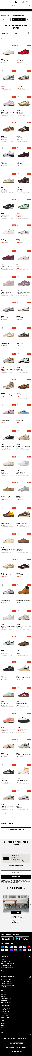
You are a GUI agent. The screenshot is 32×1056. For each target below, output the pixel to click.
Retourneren (4, 1000)
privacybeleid (4, 881)
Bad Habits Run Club (7, 967)
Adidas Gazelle (5, 1012)
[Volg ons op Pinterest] (30, 1034)
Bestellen (3, 994)
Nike (2, 1029)
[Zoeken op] (29, 6)
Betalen (3, 996)
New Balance (4, 1031)
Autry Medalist (5, 1017)
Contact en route (6, 961)
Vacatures (4, 969)
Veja (2, 1032)
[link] (16, 2)
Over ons (3, 959)
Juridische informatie (7, 987)
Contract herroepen (16, 1043)
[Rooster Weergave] (25, 33)
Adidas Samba (5, 1010)
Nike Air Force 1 (5, 1008)
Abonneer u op (16, 877)
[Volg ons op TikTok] (30, 977)
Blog (2, 971)
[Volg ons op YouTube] (30, 1015)
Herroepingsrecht (6, 981)
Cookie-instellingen (7, 983)
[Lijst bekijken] (28, 33)
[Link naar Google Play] (22, 938)
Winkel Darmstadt (6, 965)
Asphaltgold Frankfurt (7, 963)
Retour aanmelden (16, 1051)
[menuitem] (5, 33)
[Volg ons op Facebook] (30, 996)
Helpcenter (4, 993)
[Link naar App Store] (7, 938)
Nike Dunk (4, 1014)
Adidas (3, 1023)
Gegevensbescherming (8, 985)
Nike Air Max (4, 1015)
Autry (2, 1027)
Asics (2, 1025)
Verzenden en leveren (7, 998)
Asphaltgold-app (6, 1002)
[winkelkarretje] (30, 2)
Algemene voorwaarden (8, 979)
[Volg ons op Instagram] (30, 957)
